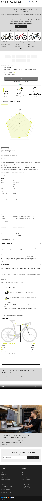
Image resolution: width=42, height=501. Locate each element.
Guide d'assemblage (26, 481)
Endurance (12, 65)
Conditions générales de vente (6, 476)
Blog (37, 4)
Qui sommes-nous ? (5, 470)
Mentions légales (4, 474)
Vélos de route (24, 470)
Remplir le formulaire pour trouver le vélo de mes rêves (21, 23)
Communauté (23, 4)
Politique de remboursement (6, 477)
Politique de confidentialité (6, 479)
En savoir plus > (4, 378)
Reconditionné (16, 4)
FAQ (40, 4)
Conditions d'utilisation (5, 481)
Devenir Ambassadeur (26, 477)
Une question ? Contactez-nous (21, 81)
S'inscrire (33, 457)
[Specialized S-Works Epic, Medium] (21, 36)
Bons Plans (9, 4)
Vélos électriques (25, 476)
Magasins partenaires (26, 479)
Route (8, 65)
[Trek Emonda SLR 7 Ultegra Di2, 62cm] (7, 36)
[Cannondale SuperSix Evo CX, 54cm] (34, 36)
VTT (22, 472)
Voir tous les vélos (21, 26)
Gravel (23, 474)
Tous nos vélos (3, 65)
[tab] (6, 56)
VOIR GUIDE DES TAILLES (21, 363)
